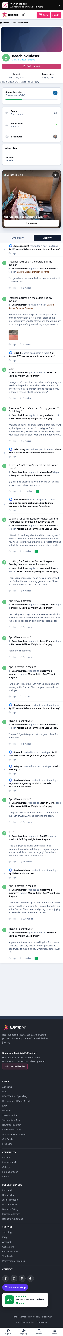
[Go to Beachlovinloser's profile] (4, 263)
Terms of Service (18, 1317)
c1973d (17, 352)
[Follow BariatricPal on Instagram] (14, 1278)
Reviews (6, 1110)
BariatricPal (8, 1194)
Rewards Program (11, 1124)
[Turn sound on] (55, 174)
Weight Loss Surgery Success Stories (30, 475)
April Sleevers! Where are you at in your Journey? (34, 249)
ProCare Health (10, 1204)
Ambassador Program (14, 1134)
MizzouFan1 (46, 472)
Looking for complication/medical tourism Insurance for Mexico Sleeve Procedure (33, 520)
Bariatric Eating (10, 1209)
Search (5, 1176)
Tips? (11, 832)
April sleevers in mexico (22, 667)
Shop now (31, 223)
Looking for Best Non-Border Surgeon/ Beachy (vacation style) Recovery (31, 562)
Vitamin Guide (9, 1115)
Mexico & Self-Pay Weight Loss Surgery (31, 418)
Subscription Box (11, 1120)
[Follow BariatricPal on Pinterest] (22, 1278)
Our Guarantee (10, 1251)
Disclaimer (47, 1317)
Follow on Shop (17, 1287)
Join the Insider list (15, 1066)
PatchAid (7, 1190)
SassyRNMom (47, 604)
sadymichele (46, 415)
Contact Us (8, 1246)
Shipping (7, 1232)
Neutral (15, 126)
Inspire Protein (10, 1199)
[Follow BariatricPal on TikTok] (30, 1278)
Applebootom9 (21, 245)
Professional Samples (13, 1260)
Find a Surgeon (10, 1171)
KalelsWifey (19, 449)
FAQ (4, 1105)
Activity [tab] (47, 237)
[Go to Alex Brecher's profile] (55, 137)
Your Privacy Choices (25, 1322)
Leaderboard (9, 1162)
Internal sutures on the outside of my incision (30, 263)
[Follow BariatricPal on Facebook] (5, 1278)
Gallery (6, 1167)
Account (6, 1241)
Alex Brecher (20, 499)
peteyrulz (18, 766)
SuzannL (17, 752)
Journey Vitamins (11, 1213)
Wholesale (7, 1256)
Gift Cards (7, 1139)
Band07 (43, 836)
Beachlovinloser (20, 268)
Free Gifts (7, 1143)
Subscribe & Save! (11, 1129)
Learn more (6, 5)
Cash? (12, 368)
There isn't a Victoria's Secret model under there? (35, 451)
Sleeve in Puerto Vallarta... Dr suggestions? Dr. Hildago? (34, 409)
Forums (6, 1157)
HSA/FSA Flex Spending (14, 1096)
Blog (4, 1091)
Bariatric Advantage (12, 1218)
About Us (7, 1086)
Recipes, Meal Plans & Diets (16, 1100)
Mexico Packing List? (21, 720)
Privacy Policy (34, 1317)
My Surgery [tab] (17, 237)
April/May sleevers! (20, 600)
